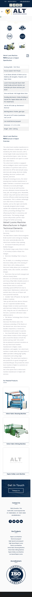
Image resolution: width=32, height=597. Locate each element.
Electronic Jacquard (16, 539)
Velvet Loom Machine (16, 545)
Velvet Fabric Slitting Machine (16, 444)
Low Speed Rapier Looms (16, 554)
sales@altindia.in (25, 1)
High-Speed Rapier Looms (16, 543)
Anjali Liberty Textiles (18, 594)
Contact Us (16, 490)
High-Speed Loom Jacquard (16, 541)
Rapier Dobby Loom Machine (16, 474)
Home (4, 22)
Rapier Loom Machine (16, 536)
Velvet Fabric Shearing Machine (16, 413)
